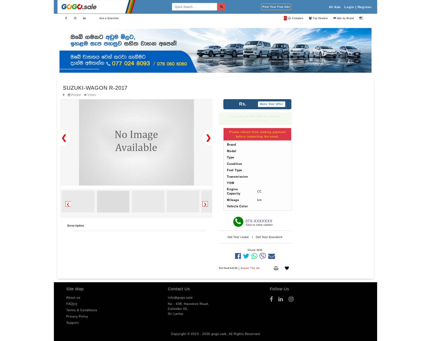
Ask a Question (109, 18)
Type (230, 157)
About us (73, 297)
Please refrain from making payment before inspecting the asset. (257, 134)
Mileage (233, 200)
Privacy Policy (77, 316)
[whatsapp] (254, 256)
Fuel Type (234, 170)
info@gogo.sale (180, 297)
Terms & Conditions (81, 310)
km (259, 200)
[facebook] (238, 256)
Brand (231, 144)
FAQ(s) (71, 304)
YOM (230, 183)
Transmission (237, 176)
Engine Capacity (233, 191)
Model (231, 151)
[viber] (262, 256)
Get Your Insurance (269, 237)
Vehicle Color (237, 206)
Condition (234, 164)
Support (72, 322)
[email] (271, 256)
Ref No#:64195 (228, 268)
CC (259, 191)
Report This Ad (250, 268)
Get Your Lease (239, 237)
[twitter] (246, 256)
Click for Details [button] (255, 120)
